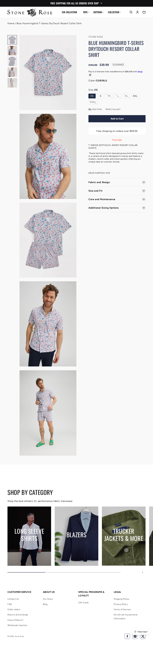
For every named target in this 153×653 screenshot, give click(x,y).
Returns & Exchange (17, 614)
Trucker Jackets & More (123, 534)
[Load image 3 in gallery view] (12, 61)
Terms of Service (122, 609)
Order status (13, 609)
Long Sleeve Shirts (29, 534)
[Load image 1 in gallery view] (12, 40)
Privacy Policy (121, 604)
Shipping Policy (121, 599)
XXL (135, 96)
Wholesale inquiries (17, 625)
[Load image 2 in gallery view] (12, 50)
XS (92, 96)
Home (10, 23)
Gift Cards (83, 602)
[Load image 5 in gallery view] (12, 83)
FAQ (9, 604)
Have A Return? (15, 620)
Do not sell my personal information (125, 616)
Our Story (48, 599)
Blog (45, 604)
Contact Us (13, 599)
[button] (85, 12)
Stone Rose (19, 636)
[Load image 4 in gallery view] (12, 72)
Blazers (76, 534)
